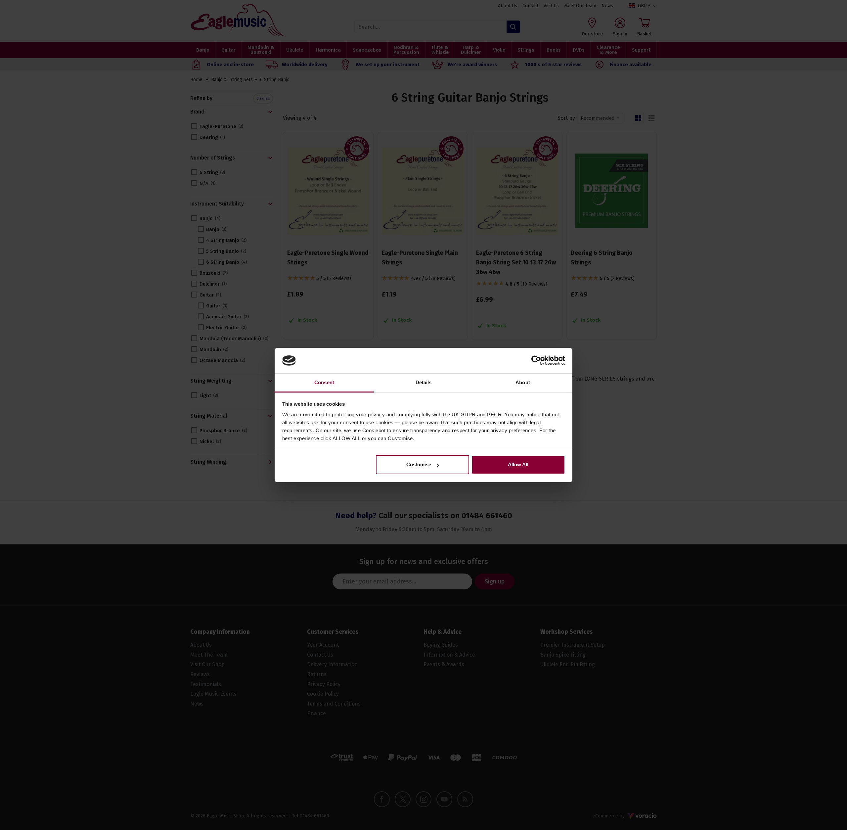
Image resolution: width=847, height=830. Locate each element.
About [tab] (522, 382)
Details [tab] (424, 382)
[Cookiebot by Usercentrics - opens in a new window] (536, 361)
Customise (418, 464)
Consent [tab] (324, 382)
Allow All (518, 464)
